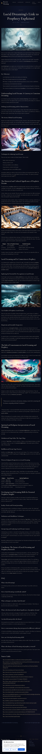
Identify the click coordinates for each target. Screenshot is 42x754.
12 (16, 339)
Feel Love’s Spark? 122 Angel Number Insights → (33, 722)
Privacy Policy (31, 742)
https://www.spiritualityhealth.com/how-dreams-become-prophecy (16, 687)
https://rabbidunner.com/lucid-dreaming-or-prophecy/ (14, 685)
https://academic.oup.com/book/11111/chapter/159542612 (15, 679)
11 (8, 318)
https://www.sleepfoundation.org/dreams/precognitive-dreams (16, 692)
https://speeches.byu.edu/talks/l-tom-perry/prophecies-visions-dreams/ (17, 690)
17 (18, 472)
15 (39, 464)
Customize (7, 749)
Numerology (21, 2)
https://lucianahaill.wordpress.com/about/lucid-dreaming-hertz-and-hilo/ (17, 659)
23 (3, 569)
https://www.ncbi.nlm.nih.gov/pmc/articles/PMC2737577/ (15, 672)
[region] (14, 746)
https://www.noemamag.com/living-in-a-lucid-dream (13, 670)
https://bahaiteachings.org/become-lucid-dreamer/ (13, 705)
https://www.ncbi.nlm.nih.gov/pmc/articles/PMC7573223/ (15, 707)
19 (33, 520)
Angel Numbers (34, 3)
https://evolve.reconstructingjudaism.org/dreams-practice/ (15, 698)
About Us (30, 741)
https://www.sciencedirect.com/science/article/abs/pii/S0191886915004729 (19, 712)
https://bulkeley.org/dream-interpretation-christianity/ (13, 700)
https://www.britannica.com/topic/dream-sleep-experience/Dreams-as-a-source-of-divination (22, 714)
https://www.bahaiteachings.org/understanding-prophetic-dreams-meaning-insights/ (20, 703)
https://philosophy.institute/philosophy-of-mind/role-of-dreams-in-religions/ (18, 676)
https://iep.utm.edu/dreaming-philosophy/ (11, 716)
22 (38, 560)
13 (27, 356)
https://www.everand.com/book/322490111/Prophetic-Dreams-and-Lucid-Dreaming (20, 709)
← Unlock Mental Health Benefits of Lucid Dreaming (9, 722)
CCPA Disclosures (32, 745)
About (39, 2)
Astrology (27, 2)
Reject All (14, 749)
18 (11, 500)
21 (35, 554)
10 (4, 267)
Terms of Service (31, 744)
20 (6, 537)
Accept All (21, 749)
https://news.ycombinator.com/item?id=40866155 (13, 674)
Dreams (14, 2)
